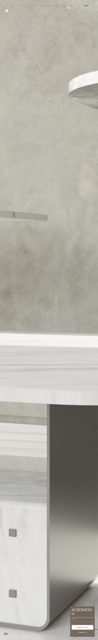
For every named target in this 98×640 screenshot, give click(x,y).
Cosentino (42, 5)
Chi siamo (13, 5)
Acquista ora (82, 632)
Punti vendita (57, 5)
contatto (72, 5)
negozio (34, 5)
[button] (94, 5)
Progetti (20, 5)
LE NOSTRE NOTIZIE (64, 6)
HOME (6, 5)
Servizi (27, 5)
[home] (6, 634)
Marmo (50, 5)
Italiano (86, 5)
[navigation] (85, 5)
